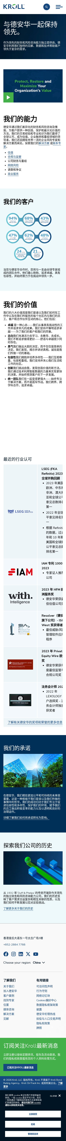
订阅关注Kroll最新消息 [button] (20, 1067)
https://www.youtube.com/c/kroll (35, 954)
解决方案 (44, 143)
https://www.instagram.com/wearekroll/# (13, 954)
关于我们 (8, 986)
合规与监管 (14, 157)
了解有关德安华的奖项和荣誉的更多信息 (35, 722)
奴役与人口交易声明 (48, 1019)
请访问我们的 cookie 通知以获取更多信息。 (23, 1104)
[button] (46, 6)
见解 (6, 1019)
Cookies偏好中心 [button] (46, 1000)
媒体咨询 (8, 1009)
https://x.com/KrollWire (28, 954)
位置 (6, 1005)
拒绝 (33, 1124)
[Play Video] (8, 97)
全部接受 (33, 1114)
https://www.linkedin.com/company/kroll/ (21, 954)
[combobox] (39, 963)
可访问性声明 (44, 986)
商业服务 (13, 174)
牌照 (39, 1028)
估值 (10, 153)
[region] (33, 1115)
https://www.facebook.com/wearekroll (5, 954)
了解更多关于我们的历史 (18, 908)
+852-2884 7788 (14, 945)
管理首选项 (33, 1134)
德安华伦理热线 (45, 1014)
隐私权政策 (43, 1023)
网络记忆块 (43, 996)
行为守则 (41, 991)
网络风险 (13, 165)
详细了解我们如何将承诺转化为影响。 (26, 818)
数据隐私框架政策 (47, 1005)
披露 (39, 1009)
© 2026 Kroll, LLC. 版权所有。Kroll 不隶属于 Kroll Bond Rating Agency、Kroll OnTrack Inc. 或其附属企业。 (33, 1083)
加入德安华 (10, 991)
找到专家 (8, 1000)
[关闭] (59, 1095)
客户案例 (8, 996)
